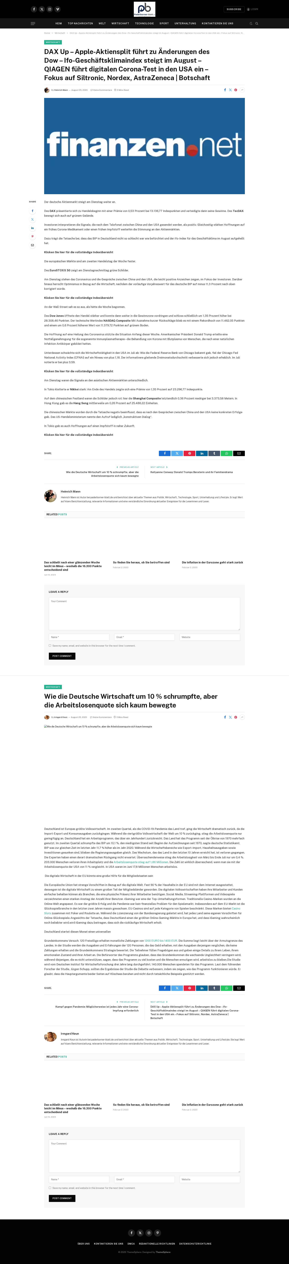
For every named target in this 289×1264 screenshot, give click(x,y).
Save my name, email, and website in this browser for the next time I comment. (94, 645)
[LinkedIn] (32, 228)
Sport (164, 23)
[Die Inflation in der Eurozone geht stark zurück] (213, 540)
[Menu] (33, 23)
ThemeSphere (163, 1252)
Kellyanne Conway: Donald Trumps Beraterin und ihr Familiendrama (192, 472)
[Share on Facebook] (224, 90)
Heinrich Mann (61, 90)
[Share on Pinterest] (235, 90)
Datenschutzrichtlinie (195, 1244)
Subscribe (234, 9)
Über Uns (84, 1244)
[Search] (256, 23)
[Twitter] (32, 219)
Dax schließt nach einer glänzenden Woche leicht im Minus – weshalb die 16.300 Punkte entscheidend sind (73, 566)
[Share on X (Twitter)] (230, 90)
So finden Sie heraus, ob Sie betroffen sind (141, 562)
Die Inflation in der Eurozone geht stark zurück (212, 562)
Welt (102, 23)
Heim (59, 23)
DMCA (131, 1244)
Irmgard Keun (60, 717)
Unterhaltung (185, 23)
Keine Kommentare (102, 90)
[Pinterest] (32, 236)
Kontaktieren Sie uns (217, 23)
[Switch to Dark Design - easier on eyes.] (251, 23)
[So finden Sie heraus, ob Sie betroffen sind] (144, 540)
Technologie (144, 23)
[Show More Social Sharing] (242, 90)
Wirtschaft (120, 23)
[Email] (32, 245)
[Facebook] (32, 210)
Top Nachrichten (80, 23)
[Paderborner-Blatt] (144, 9)
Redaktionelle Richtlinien (157, 1244)
